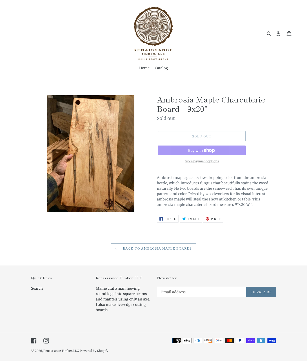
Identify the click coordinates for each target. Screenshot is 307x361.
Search (37, 288)
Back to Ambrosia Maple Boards (157, 248)
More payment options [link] (202, 161)
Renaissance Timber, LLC (61, 351)
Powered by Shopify (94, 351)
